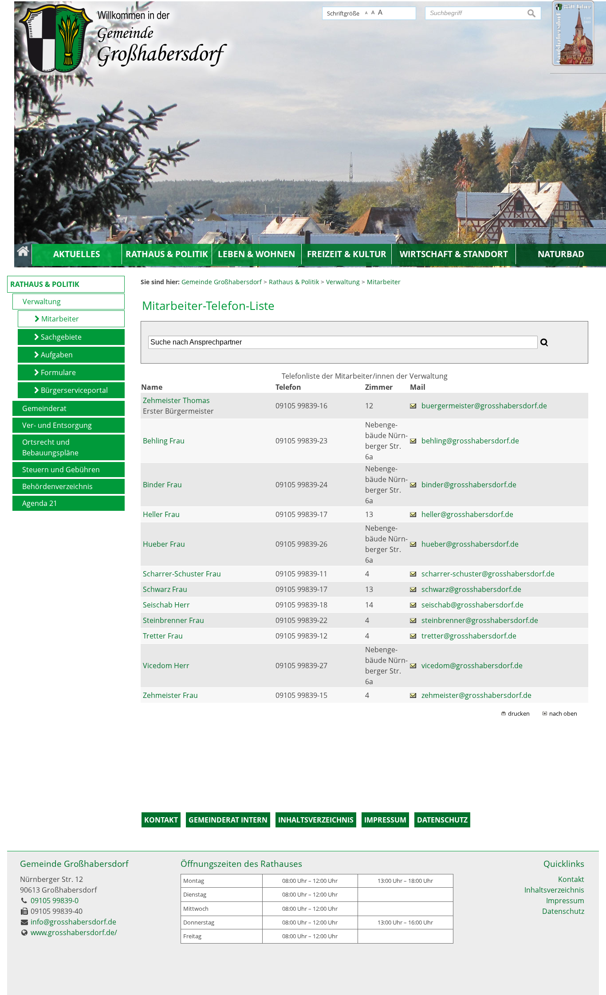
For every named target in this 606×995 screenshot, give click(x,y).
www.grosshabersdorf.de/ (74, 932)
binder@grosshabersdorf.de (468, 485)
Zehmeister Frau (170, 695)
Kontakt (571, 879)
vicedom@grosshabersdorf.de (472, 665)
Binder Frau (162, 485)
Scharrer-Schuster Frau (182, 574)
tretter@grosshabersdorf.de (468, 636)
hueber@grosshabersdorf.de (470, 544)
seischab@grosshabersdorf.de (472, 605)
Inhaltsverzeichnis (554, 890)
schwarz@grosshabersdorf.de (471, 589)
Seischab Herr (166, 605)
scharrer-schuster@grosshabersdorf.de (488, 574)
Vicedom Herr (166, 665)
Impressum (565, 900)
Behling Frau (164, 441)
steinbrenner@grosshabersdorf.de (479, 620)
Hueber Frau (164, 544)
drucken (519, 713)
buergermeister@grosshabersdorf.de (484, 406)
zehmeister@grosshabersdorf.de (476, 695)
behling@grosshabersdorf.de (470, 441)
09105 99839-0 (55, 900)
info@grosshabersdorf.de (73, 922)
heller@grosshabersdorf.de (467, 514)
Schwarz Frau (165, 589)
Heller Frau (161, 514)
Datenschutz (563, 911)
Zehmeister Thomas (176, 400)
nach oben (563, 713)
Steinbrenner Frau (173, 620)
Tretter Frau (163, 636)
